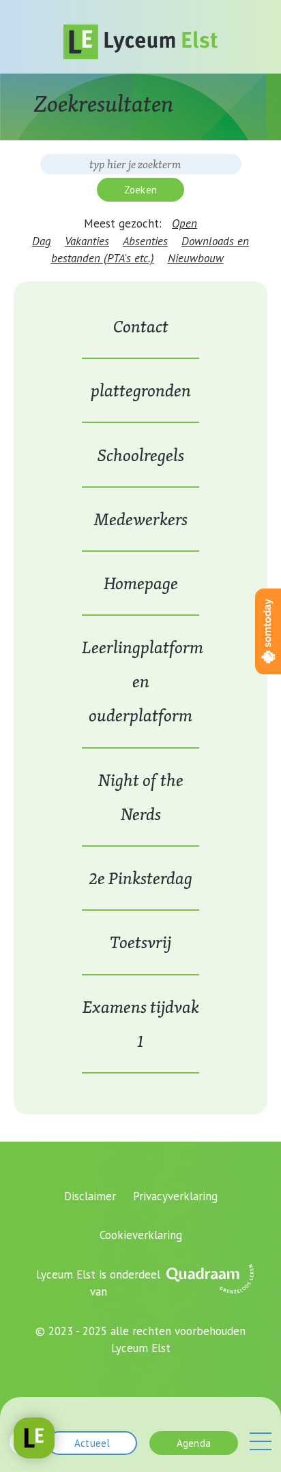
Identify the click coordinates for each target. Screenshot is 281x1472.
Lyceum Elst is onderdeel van (98, 1283)
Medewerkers (141, 519)
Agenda (194, 1443)
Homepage (141, 583)
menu (260, 1441)
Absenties (145, 241)
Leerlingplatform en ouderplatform (142, 681)
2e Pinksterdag (140, 878)
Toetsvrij (140, 942)
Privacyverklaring (175, 1196)
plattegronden (141, 390)
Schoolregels (141, 455)
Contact (140, 326)
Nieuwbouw (196, 258)
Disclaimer (90, 1196)
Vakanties (87, 241)
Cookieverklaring (141, 1234)
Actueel (92, 1443)
